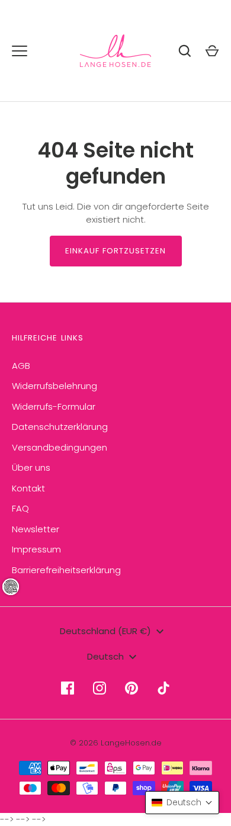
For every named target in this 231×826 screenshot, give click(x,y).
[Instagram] (99, 688)
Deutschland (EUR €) (105, 631)
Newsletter (35, 529)
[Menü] (20, 51)
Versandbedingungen (59, 447)
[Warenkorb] (212, 51)
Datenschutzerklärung (60, 426)
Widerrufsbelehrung (54, 386)
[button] (182, 803)
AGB (21, 365)
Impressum (36, 549)
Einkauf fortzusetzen (115, 250)
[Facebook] (67, 688)
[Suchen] (185, 51)
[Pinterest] (131, 688)
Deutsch (105, 656)
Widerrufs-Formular (53, 406)
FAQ (20, 508)
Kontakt (28, 488)
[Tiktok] (163, 688)
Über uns (31, 467)
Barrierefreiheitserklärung (66, 570)
